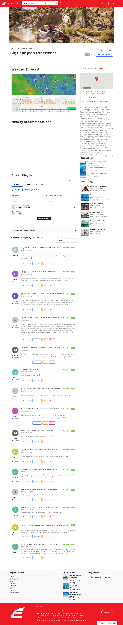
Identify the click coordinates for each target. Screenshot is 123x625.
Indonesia (13, 583)
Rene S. (15, 396)
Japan (12, 587)
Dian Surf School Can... (98, 229)
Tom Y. (15, 497)
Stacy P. (15, 552)
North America (14, 580)
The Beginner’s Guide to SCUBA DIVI (74, 585)
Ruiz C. (15, 325)
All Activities (40, 573)
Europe (12, 576)
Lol (45, 263)
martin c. (15, 355)
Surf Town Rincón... (97, 203)
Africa (12, 589)
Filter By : (60, 237)
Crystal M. (15, 301)
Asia (11, 581)
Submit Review (105, 54)
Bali (11, 590)
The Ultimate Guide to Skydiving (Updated (75, 594)
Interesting (37, 263)
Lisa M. (15, 416)
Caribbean (13, 585)
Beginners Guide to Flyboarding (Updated (75, 577)
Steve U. (15, 515)
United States (14, 578)
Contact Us (107, 612)
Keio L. (15, 255)
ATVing (17, 48)
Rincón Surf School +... (98, 221)
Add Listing (115, 3)
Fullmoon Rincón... (97, 195)
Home (11, 48)
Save (109, 50)
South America (14, 592)
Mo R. (15, 438)
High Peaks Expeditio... (98, 186)
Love (52, 263)
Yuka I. (15, 377)
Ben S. (15, 279)
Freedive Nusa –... (96, 212)
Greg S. (15, 533)
